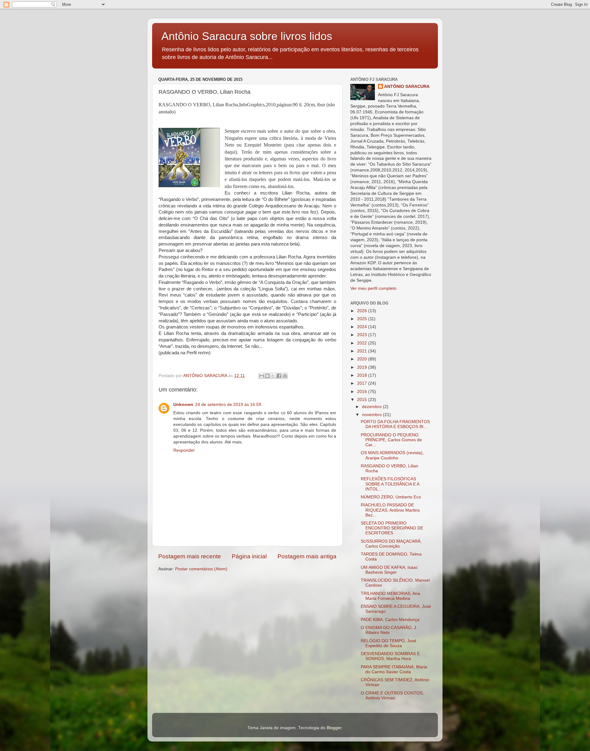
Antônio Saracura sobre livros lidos (246, 36)
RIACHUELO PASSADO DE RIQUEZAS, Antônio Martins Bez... (390, 510)
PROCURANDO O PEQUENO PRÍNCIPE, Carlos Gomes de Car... (391, 440)
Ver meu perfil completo (373, 288)
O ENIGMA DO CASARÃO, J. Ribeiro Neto (389, 630)
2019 (362, 367)
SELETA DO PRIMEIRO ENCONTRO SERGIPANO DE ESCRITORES (392, 528)
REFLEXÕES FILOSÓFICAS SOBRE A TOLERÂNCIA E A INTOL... (390, 484)
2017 (362, 383)
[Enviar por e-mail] (261, 376)
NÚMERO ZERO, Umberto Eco (391, 497)
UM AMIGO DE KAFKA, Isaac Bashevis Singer (389, 570)
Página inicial (249, 556)
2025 (362, 319)
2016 (362, 391)
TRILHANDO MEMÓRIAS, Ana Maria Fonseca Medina (390, 596)
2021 (362, 351)
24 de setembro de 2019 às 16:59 (228, 404)
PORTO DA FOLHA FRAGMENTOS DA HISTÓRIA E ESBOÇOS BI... (395, 424)
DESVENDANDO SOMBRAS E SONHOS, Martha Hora (390, 656)
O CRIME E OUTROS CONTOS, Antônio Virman (392, 695)
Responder (184, 450)
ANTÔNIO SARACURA (407, 86)
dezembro (372, 406)
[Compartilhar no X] (273, 376)
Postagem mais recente (189, 556)
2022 (362, 343)
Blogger (334, 727)
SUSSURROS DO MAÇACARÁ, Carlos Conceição (391, 544)
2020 (362, 359)
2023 (362, 334)
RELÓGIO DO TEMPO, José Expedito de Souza (388, 643)
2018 (362, 375)
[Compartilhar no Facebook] (279, 376)
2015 (362, 399)
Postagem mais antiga (306, 556)
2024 (362, 326)
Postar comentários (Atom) (201, 569)
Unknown (183, 404)
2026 (362, 311)
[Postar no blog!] (267, 376)
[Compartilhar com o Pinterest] (285, 376)
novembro (372, 414)
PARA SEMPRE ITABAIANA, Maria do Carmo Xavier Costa (394, 669)
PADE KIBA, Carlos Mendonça (390, 619)
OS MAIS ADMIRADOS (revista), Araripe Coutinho (392, 455)
